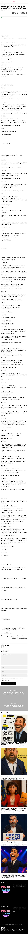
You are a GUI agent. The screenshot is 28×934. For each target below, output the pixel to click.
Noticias (3, 4)
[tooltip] (13, 13)
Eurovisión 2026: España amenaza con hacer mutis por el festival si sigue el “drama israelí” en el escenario (13, 875)
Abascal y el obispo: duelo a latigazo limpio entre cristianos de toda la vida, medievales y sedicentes (12, 842)
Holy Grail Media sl (20, 924)
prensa (7, 645)
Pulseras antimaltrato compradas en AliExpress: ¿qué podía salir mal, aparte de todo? (13, 809)
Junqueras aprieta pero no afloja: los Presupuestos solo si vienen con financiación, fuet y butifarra (14, 776)
